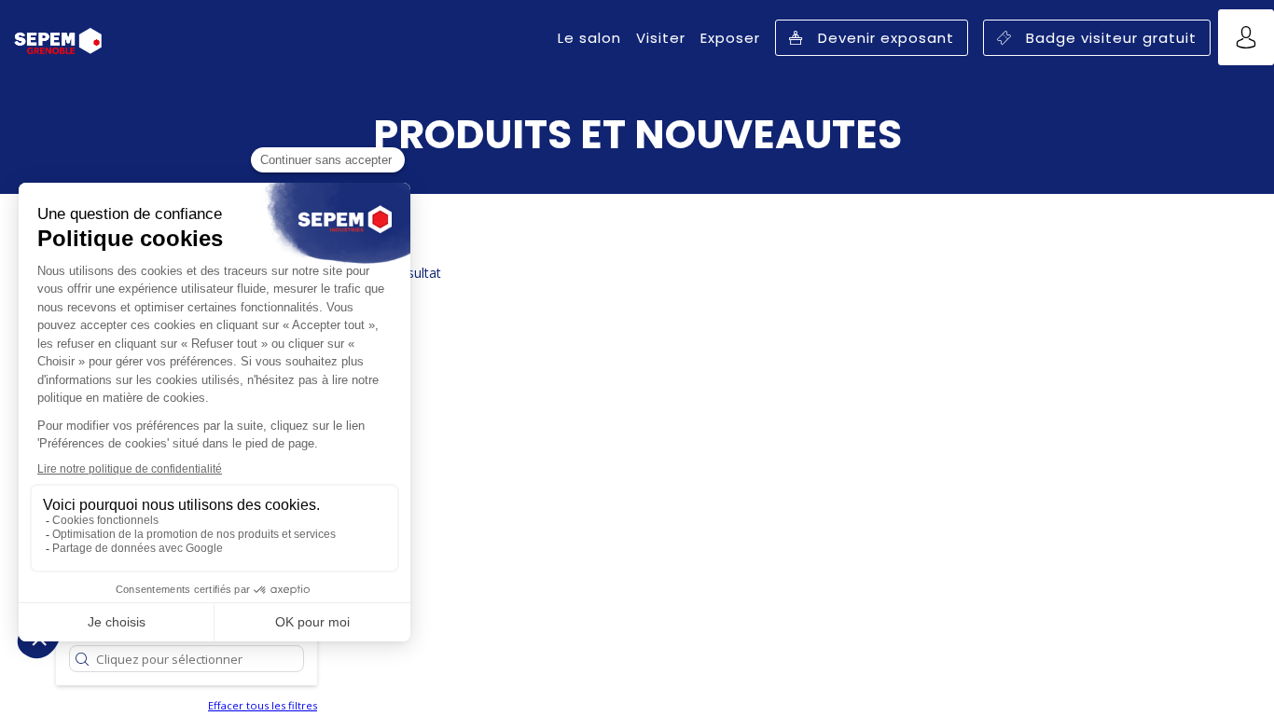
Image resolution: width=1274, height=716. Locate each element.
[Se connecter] (1246, 37)
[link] (589, 37)
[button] (871, 38)
